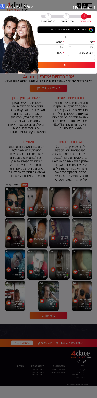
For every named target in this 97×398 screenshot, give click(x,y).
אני (92, 42)
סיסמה (60, 52)
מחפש (60, 42)
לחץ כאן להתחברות (14, 7)
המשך (67, 65)
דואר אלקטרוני (87, 52)
